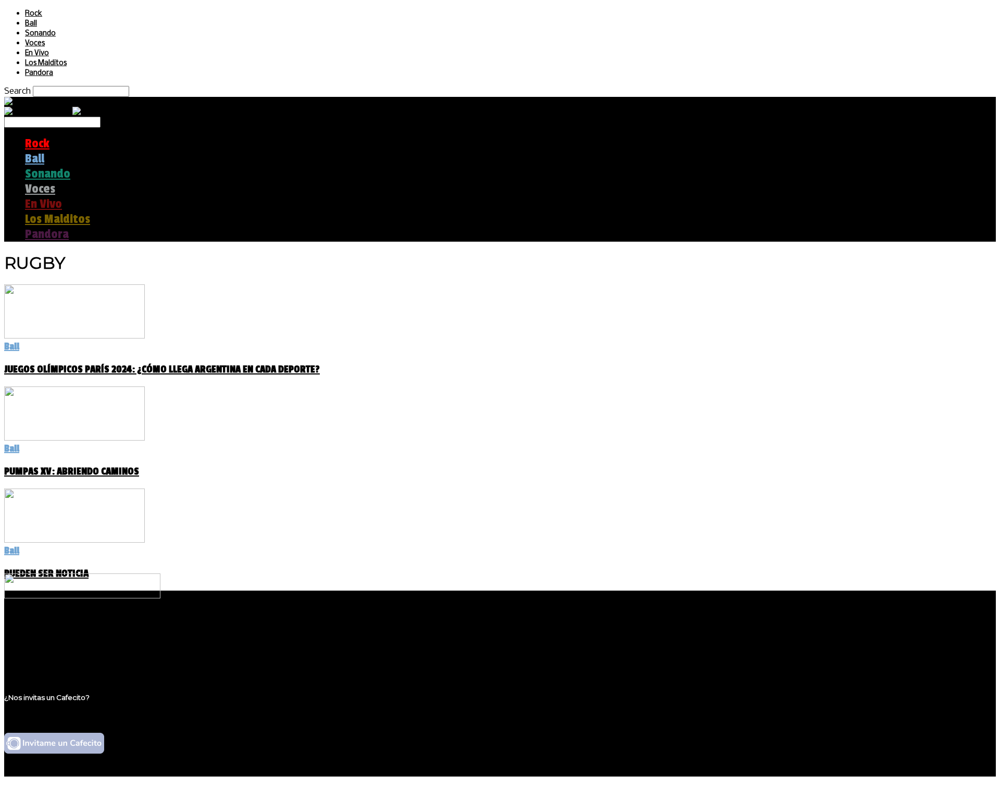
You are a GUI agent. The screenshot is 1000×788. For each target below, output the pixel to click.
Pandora (39, 73)
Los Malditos (46, 63)
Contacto (44, 659)
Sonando (40, 33)
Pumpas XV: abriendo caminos (71, 471)
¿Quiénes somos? (61, 629)
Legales (41, 639)
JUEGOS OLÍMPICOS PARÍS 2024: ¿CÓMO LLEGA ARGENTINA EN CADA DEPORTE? (162, 369)
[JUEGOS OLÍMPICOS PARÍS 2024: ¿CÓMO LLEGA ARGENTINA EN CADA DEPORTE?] (74, 336)
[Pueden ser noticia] (74, 540)
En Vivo (37, 53)
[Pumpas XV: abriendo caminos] (74, 438)
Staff (35, 649)
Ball (31, 24)
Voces (35, 43)
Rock (33, 14)
